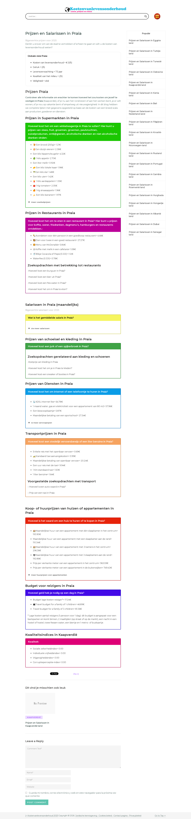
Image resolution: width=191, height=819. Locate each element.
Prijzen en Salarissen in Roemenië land (141, 186)
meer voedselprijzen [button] (40, 202)
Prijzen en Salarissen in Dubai (144, 224)
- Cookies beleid (105, 815)
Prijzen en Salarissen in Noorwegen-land (141, 144)
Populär (146, 33)
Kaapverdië (34, 717)
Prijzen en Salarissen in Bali (143, 103)
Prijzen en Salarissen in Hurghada (146, 195)
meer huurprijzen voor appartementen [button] (49, 575)
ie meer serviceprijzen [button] (41, 423)
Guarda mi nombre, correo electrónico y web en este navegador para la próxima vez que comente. (70, 794)
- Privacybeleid (134, 815)
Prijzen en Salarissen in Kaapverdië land (141, 83)
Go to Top (159, 815)
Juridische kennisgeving (86, 815)
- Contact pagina (119, 815)
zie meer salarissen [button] (40, 328)
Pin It (76, 674)
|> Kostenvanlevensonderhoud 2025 (41, 815)
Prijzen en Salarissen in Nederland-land (141, 112)
